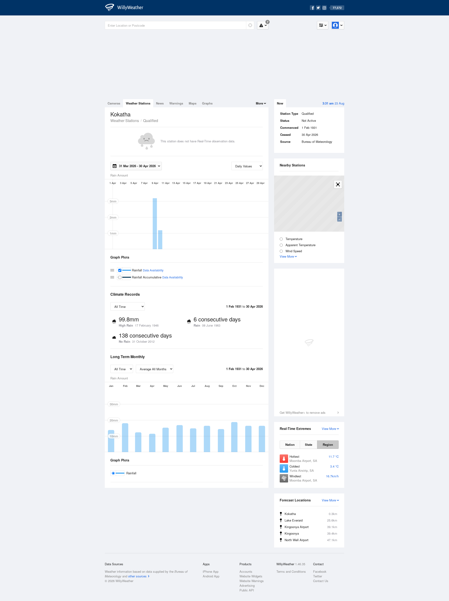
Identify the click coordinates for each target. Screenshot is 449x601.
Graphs (207, 103)
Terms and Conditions (291, 571)
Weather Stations (138, 103)
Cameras (114, 103)
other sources (137, 576)
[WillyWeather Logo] (127, 8)
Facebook (319, 571)
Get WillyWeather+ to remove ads (303, 412)
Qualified (150, 120)
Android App (211, 576)
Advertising (247, 585)
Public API (246, 590)
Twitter (317, 576)
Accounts (245, 571)
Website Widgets (250, 576)
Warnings (176, 103)
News (160, 103)
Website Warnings (251, 581)
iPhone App (210, 571)
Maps (192, 103)
